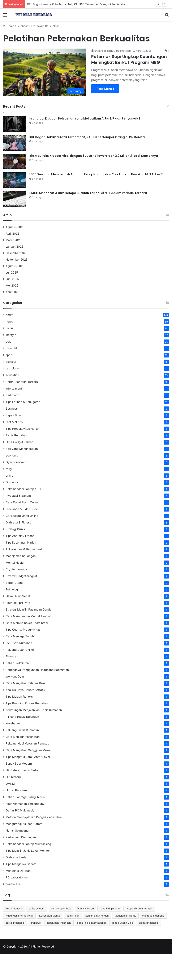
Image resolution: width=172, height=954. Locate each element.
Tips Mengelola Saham (21, 864)
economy (12, 455)
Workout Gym (15, 676)
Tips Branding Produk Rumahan (27, 703)
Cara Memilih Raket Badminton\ (27, 623)
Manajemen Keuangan (21, 556)
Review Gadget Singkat (21, 576)
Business (12, 408)
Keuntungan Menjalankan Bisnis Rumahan (34, 710)
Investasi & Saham (18, 495)
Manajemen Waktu (125, 915)
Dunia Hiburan (85, 908)
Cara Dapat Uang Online (22, 502)
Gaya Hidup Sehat (18, 596)
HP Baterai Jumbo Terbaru (23, 770)
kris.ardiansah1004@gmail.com (112, 50)
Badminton (13, 395)
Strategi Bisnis (15, 529)
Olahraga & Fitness (18, 522)
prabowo (35, 922)
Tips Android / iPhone (20, 535)
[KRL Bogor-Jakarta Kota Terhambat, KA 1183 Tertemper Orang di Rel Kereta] (14, 143)
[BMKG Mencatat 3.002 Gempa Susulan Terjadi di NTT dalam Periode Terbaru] (14, 199)
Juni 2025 (12, 279)
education (12, 375)
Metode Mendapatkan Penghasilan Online (34, 817)
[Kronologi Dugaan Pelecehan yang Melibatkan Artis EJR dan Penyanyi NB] (14, 124)
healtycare (13, 884)
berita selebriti (37, 908)
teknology (12, 368)
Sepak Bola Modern (19, 763)
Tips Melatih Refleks (19, 696)
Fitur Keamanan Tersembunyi (25, 803)
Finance (11, 656)
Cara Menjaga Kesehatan (23, 736)
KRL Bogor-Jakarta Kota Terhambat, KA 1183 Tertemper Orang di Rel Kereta (87, 137)
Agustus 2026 (15, 227)
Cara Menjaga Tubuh (20, 636)
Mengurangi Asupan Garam (24, 823)
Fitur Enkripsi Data (18, 602)
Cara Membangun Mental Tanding (28, 616)
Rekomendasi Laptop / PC (23, 489)
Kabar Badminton (17, 663)
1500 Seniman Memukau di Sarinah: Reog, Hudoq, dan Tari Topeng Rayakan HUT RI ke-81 (96, 174)
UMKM (10, 783)
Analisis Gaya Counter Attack (25, 690)
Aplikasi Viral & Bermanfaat (24, 549)
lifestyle (11, 335)
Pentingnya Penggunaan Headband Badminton (37, 669)
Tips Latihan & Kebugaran (23, 402)
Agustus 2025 (15, 266)
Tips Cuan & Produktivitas (23, 629)
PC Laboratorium (17, 877)
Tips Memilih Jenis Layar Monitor (28, 850)
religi (9, 469)
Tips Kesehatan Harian (21, 542)
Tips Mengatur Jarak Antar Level (28, 757)
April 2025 (12, 292)
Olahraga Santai (16, 857)
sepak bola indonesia (59, 922)
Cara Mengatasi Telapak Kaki (25, 683)
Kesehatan (13, 723)
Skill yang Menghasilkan (22, 448)
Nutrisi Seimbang (17, 830)
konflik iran (72, 915)
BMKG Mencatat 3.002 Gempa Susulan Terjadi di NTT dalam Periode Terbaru (88, 193)
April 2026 (13, 233)
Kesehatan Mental (50, 915)
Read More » (105, 88)
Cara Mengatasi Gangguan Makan (29, 750)
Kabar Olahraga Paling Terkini (25, 797)
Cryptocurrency (16, 569)
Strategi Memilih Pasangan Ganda (28, 609)
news (9, 321)
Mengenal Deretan (18, 870)
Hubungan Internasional (19, 915)
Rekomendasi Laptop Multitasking (28, 844)
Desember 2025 (16, 253)
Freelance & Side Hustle (22, 509)
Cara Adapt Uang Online (22, 515)
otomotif (11, 348)
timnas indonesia (149, 922)
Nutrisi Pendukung (18, 790)
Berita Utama (14, 582)
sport (9, 355)
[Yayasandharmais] (33, 15)
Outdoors (12, 482)
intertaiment (14, 388)
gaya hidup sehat (110, 908)
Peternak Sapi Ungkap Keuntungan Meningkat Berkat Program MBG (129, 59)
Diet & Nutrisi (14, 422)
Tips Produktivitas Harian (22, 428)
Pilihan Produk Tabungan (22, 716)
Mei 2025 (12, 285)
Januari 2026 (14, 246)
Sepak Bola (13, 415)
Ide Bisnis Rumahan (19, 643)
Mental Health (15, 562)
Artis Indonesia (14, 908)
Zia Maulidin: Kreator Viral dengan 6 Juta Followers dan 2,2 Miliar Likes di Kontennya (93, 156)
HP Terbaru (13, 777)
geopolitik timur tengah (139, 908)
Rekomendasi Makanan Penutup (27, 743)
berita (9, 314)
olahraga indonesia (153, 915)
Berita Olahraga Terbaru (22, 381)
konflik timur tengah (97, 915)
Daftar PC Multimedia (20, 810)
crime (9, 475)
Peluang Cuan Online (20, 649)
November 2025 (16, 259)
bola (8, 341)
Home (10, 26)
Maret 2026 (14, 240)
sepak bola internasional (91, 922)
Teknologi (12, 589)
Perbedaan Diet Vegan (21, 837)
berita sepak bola (61, 908)
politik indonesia (15, 922)
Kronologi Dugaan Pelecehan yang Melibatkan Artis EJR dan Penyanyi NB (84, 118)
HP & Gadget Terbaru (20, 442)
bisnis (9, 328)
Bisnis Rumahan (16, 435)
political (11, 361)
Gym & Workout (16, 462)
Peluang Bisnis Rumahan (22, 730)
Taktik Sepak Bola (122, 922)
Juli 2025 (12, 272)
